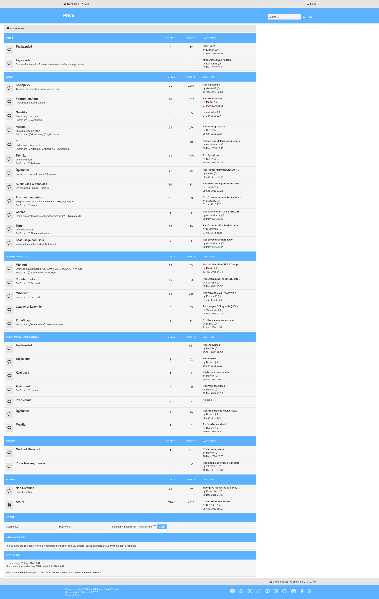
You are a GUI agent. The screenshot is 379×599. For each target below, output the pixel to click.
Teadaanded (24, 46)
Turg (19, 225)
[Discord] (293, 591)
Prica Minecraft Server (22, 336)
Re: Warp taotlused (214, 386)
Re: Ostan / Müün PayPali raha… (221, 225)
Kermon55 (211, 63)
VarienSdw (211, 310)
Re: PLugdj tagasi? (214, 126)
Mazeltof (87, 592)
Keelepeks (23, 85)
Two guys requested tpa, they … (221, 487)
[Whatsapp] (241, 591)
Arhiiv (20, 501)
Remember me (145, 526)
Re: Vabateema (211, 84)
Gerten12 (211, 88)
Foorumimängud (27, 98)
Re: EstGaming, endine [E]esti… (221, 279)
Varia (9, 76)
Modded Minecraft (28, 449)
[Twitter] (250, 591)
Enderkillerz (212, 491)
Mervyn (210, 375)
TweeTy (210, 187)
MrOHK (210, 348)
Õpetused (22, 170)
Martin (209, 102)
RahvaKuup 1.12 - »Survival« (219, 292)
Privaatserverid (55, 324)
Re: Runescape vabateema (218, 320)
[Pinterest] (267, 591)
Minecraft (22, 293)
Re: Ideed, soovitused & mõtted (221, 463)
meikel (209, 173)
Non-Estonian (25, 488)
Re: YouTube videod (214, 424)
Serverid (35, 283)
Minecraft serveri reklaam (217, 60)
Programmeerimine (29, 197)
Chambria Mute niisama (216, 501)
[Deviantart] (302, 591)
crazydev (211, 112)
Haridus (36, 149)
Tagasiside (23, 60)
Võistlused (36, 120)
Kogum (34, 205)
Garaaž (20, 212)
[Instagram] (276, 591)
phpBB (81, 589)
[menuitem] (84, 4)
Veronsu (96, 572)
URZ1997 (211, 505)
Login (10, 517)
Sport (48, 149)
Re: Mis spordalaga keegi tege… (221, 141)
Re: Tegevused (211, 345)
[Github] (284, 591)
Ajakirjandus (53, 134)
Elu (18, 141)
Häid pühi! (209, 46)
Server (11, 441)
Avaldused (23, 386)
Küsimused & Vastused (31, 183)
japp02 (209, 323)
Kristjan (210, 49)
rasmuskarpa (213, 144)
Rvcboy (210, 428)
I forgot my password (123, 526)
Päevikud (37, 324)
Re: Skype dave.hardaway (217, 239)
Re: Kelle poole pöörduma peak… (222, 183)
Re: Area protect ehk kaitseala (220, 410)
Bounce (210, 362)
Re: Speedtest (211, 155)
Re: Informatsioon (213, 449)
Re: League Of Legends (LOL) (220, 306)
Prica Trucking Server (30, 463)
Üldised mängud (17, 256)
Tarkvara (35, 163)
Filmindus (37, 134)
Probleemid (24, 400)
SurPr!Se (211, 130)
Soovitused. (210, 358)
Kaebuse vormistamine (216, 372)
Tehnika (21, 155)
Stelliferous (212, 229)
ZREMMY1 (212, 466)
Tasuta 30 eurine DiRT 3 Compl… (222, 264)
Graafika (21, 112)
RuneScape (23, 320)
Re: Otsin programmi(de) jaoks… (222, 197)
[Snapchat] (259, 591)
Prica (9, 38)
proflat (74, 592)
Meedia (20, 126)
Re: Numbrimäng (213, 98)
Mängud (21, 264)
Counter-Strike (25, 279)
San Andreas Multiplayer (43, 272)
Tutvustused (62, 149)
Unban (34, 390)
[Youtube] (232, 591)
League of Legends (29, 306)
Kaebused (22, 372)
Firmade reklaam (40, 233)
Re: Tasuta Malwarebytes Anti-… (221, 169)
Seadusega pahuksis (30, 240)
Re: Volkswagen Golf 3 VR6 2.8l (221, 211)
